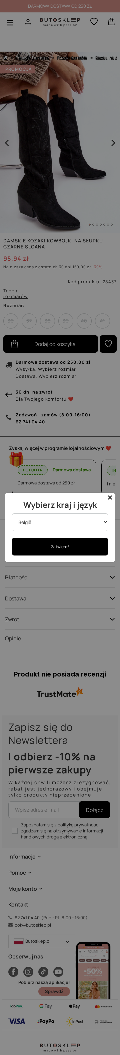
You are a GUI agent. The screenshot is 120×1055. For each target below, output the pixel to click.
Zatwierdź (60, 546)
